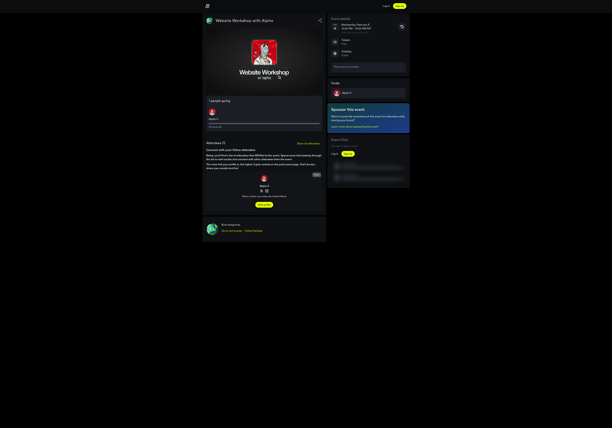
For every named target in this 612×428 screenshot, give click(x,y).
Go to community (232, 230)
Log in (386, 5)
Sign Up (400, 6)
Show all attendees (308, 143)
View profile (264, 204)
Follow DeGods (253, 230)
